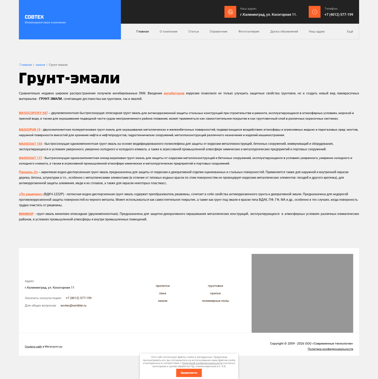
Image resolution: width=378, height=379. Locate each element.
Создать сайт (33, 346)
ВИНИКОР (26, 214)
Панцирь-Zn (28, 172)
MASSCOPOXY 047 (33, 113)
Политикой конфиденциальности (202, 363)
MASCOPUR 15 (29, 129)
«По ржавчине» (31, 194)
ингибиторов (174, 93)
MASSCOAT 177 (30, 158)
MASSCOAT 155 (30, 144)
